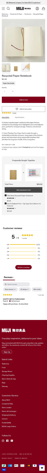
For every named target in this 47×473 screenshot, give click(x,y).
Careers (5, 418)
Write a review (23, 267)
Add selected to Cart (23, 190)
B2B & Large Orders (9, 426)
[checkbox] (37, 289)
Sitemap (5, 386)
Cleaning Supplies (8, 375)
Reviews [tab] (9, 277)
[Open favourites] (42, 468)
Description (5, 117)
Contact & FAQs (7, 403)
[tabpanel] (23, 299)
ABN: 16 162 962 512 (25, 454)
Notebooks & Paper (16, 14)
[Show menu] (3, 8)
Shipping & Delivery (9, 415)
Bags (3, 382)
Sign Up (7, 351)
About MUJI (6, 400)
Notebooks (27, 14)
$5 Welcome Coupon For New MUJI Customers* (23, 2)
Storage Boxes (7, 371)
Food (3, 367)
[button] (23, 244)
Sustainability (6, 422)
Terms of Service (21, 458)
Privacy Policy (7, 458)
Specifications (19, 117)
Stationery (5, 14)
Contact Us (26, 147)
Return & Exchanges (9, 411)
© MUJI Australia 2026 (9, 454)
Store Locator (6, 407)
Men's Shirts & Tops (9, 378)
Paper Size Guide (8, 83)
